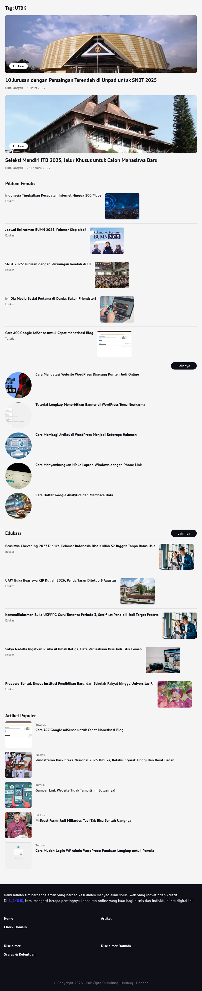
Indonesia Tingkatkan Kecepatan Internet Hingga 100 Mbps (53, 195)
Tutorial (10, 338)
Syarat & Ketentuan (20, 954)
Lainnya (184, 365)
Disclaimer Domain (116, 945)
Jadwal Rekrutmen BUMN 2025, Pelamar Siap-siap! (45, 229)
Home (8, 918)
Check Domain (15, 927)
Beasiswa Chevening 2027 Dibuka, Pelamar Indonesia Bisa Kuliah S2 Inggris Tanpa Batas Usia (80, 546)
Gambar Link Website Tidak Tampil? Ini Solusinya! (75, 790)
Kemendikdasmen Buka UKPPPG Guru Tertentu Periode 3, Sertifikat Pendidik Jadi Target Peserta (82, 614)
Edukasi (10, 201)
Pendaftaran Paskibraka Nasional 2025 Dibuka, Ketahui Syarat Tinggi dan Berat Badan (105, 760)
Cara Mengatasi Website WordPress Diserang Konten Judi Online (87, 374)
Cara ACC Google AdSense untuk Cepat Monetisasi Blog (49, 332)
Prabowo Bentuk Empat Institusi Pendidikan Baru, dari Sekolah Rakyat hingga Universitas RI (79, 683)
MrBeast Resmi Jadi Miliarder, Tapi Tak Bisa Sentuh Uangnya (83, 820)
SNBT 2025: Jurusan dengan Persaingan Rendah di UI (48, 264)
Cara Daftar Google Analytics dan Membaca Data (74, 495)
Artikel (106, 918)
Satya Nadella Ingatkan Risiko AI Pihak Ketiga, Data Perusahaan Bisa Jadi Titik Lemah (73, 649)
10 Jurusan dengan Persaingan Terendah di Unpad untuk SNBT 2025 (81, 80)
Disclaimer (12, 945)
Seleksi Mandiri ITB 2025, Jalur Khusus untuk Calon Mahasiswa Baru (81, 160)
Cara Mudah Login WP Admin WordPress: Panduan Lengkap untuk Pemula (95, 850)
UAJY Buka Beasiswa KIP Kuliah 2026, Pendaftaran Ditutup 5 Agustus (61, 580)
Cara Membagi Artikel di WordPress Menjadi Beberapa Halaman (86, 434)
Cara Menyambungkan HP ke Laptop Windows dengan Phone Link (89, 464)
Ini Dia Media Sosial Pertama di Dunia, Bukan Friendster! (50, 298)
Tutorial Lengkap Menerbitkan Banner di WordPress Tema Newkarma (90, 404)
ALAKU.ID (15, 900)
